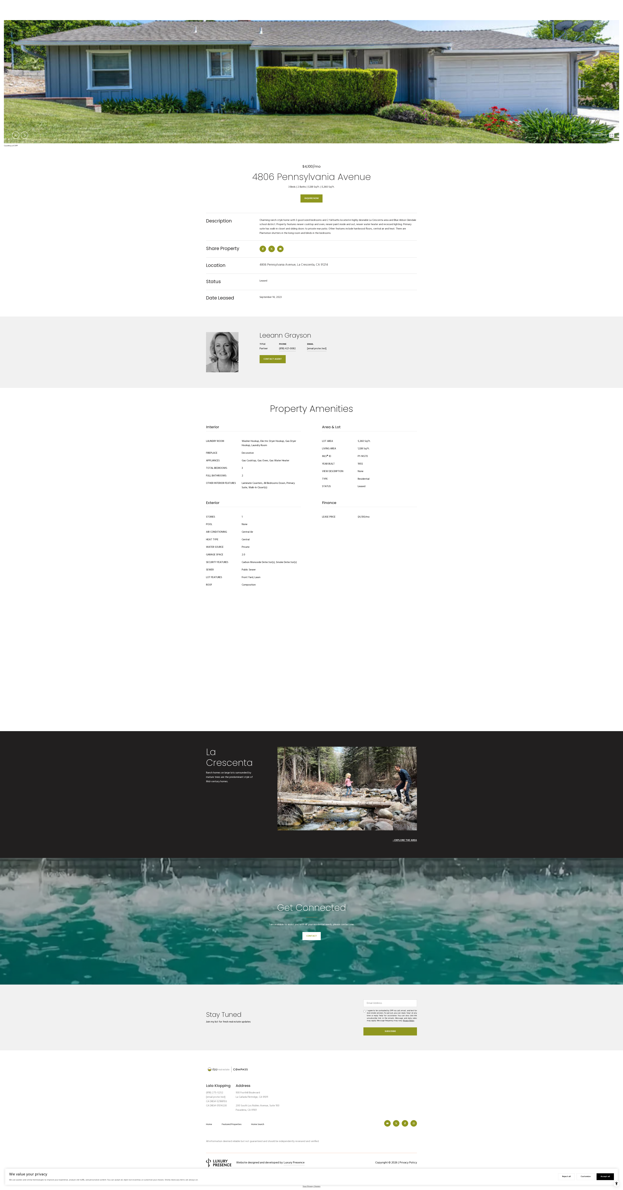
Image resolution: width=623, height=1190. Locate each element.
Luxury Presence (294, 1162)
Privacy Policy (408, 1020)
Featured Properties (231, 1124)
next (24, 135)
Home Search (257, 1124)
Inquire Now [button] (311, 198)
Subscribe (390, 1031)
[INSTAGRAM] (413, 1123)
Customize (586, 1176)
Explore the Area (405, 840)
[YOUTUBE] (387, 1123)
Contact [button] (311, 936)
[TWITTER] (396, 1123)
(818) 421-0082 (287, 349)
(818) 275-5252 (214, 1093)
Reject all (566, 1176)
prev (15, 135)
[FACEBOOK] (405, 1123)
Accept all (605, 1176)
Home (209, 1124)
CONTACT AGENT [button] (272, 359)
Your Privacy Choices (311, 1186)
